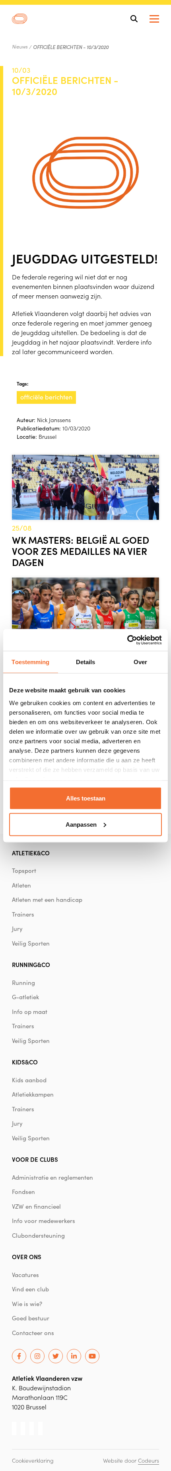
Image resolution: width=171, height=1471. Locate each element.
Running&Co (31, 964)
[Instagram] (37, 1356)
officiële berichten (46, 397)
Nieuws (19, 46)
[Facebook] (19, 1356)
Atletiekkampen (33, 1094)
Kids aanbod (29, 1080)
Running (23, 982)
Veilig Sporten (31, 943)
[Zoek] (134, 18)
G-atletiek (25, 997)
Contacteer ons (33, 1333)
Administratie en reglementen (52, 1177)
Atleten (21, 885)
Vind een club (30, 1289)
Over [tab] (140, 662)
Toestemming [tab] (30, 662)
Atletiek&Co (31, 853)
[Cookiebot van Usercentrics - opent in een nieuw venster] (127, 640)
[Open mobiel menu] (154, 19)
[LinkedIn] (74, 1356)
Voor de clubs (35, 1159)
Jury (17, 928)
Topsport (24, 870)
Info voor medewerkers (43, 1221)
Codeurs (148, 1460)
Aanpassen (81, 824)
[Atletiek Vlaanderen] (19, 19)
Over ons (26, 1256)
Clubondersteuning (38, 1235)
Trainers (23, 914)
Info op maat (29, 1012)
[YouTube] (92, 1356)
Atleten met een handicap (47, 899)
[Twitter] (56, 1356)
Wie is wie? (27, 1304)
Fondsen (23, 1192)
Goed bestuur (30, 1318)
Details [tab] (85, 662)
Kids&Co (25, 1062)
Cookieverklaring (33, 1460)
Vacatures (25, 1275)
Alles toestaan (85, 798)
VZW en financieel (36, 1206)
